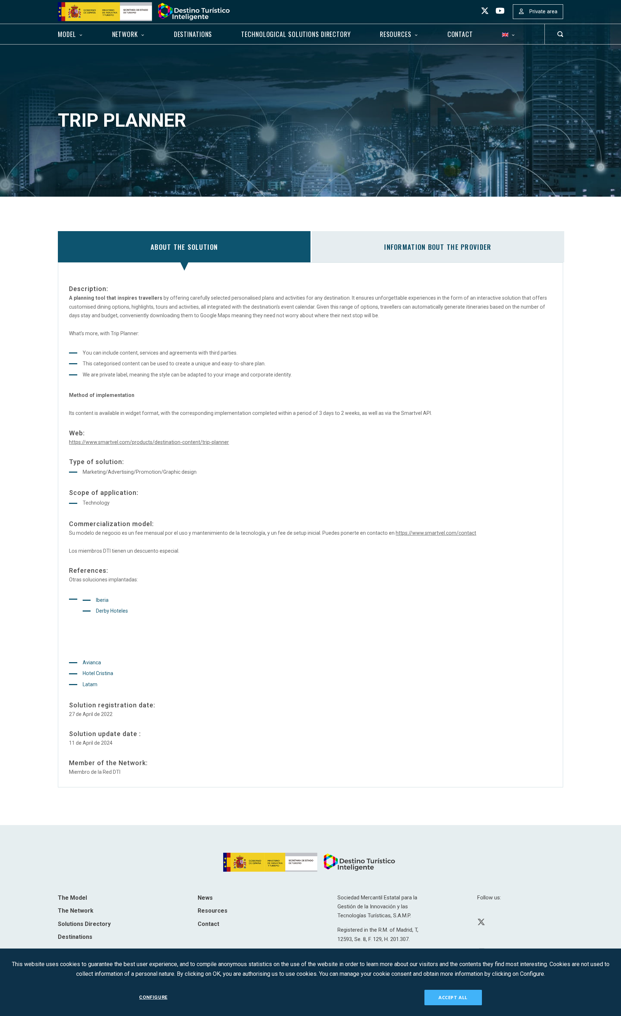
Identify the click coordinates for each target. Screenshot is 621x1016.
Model (67, 34)
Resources (395, 34)
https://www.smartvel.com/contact (436, 533)
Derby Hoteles (112, 611)
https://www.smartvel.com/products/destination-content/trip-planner (149, 442)
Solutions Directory (84, 924)
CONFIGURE (153, 997)
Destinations (193, 34)
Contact (460, 34)
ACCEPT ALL (453, 997)
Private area (543, 11)
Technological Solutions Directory (295, 34)
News (205, 897)
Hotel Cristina (98, 673)
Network (125, 34)
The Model (72, 897)
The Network (75, 910)
